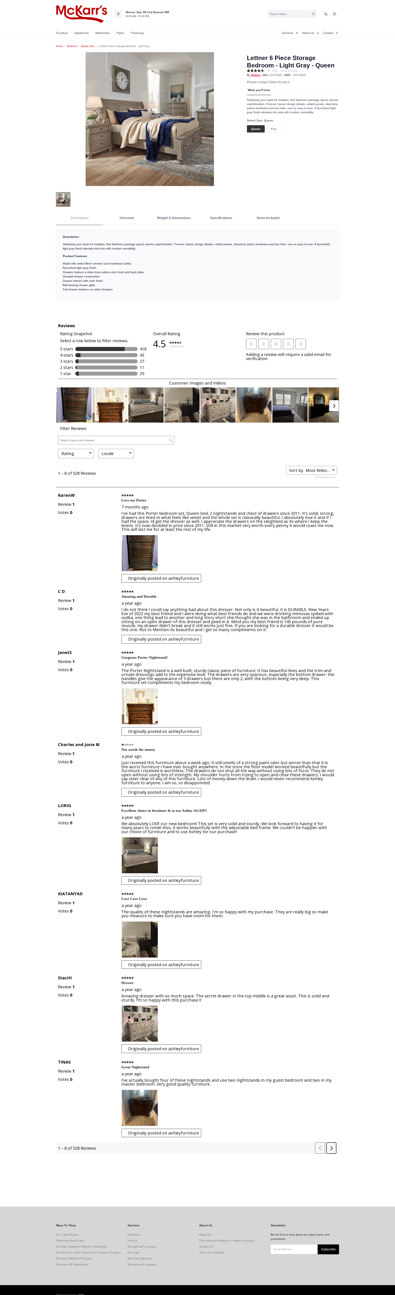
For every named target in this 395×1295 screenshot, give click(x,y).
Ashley (256, 75)
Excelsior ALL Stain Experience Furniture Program (88, 1252)
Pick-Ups (133, 1252)
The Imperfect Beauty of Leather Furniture (226, 1240)
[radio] (256, 129)
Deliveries (134, 1234)
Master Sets (87, 46)
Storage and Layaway (142, 1246)
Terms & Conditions (211, 1252)
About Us (205, 1234)
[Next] (238, 119)
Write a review (289, 71)
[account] (334, 14)
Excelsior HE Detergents (72, 1264)
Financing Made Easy (70, 1240)
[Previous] (61, 119)
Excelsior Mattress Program (74, 1258)
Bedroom (72, 46)
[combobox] (292, 14)
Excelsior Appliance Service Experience (81, 1246)
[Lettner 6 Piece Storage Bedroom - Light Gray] (150, 119)
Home (59, 46)
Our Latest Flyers (67, 1234)
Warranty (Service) (140, 1258)
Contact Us (206, 1246)
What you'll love (259, 90)
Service (132, 1240)
